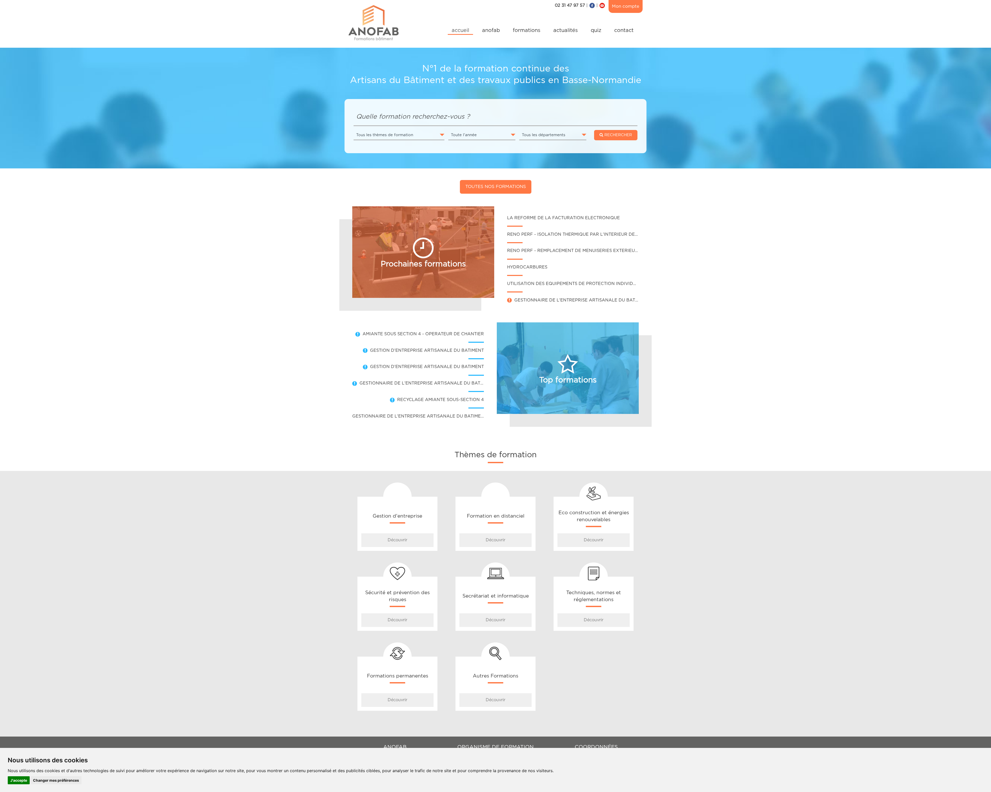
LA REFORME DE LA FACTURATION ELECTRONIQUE (563, 218)
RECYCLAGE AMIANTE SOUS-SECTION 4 (440, 400)
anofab (491, 30)
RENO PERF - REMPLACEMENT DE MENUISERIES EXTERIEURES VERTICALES (589, 251)
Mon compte (625, 6)
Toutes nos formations (495, 186)
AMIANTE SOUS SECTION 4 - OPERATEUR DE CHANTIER (423, 334)
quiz (596, 30)
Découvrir (397, 540)
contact (624, 30)
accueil (460, 30)
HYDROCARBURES (527, 267)
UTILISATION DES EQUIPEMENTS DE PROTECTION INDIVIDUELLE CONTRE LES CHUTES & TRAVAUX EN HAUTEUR (629, 284)
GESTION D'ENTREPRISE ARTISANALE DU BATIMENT (427, 350)
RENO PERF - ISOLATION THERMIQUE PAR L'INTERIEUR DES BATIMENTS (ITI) (590, 234)
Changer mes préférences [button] (56, 780)
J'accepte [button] (18, 780)
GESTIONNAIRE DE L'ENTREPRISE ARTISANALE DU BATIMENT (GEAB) (590, 300)
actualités (565, 30)
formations (526, 30)
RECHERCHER (617, 135)
